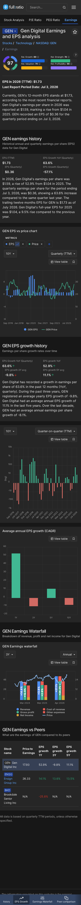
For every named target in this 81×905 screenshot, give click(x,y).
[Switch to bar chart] (17, 244)
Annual (67, 654)
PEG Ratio (53, 20)
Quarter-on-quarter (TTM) (55, 431)
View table (60, 261)
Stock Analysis (14, 20)
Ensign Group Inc (10, 778)
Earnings (71, 20)
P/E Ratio (35, 20)
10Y (8, 253)
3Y (8, 654)
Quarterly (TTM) (61, 253)
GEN (9, 31)
